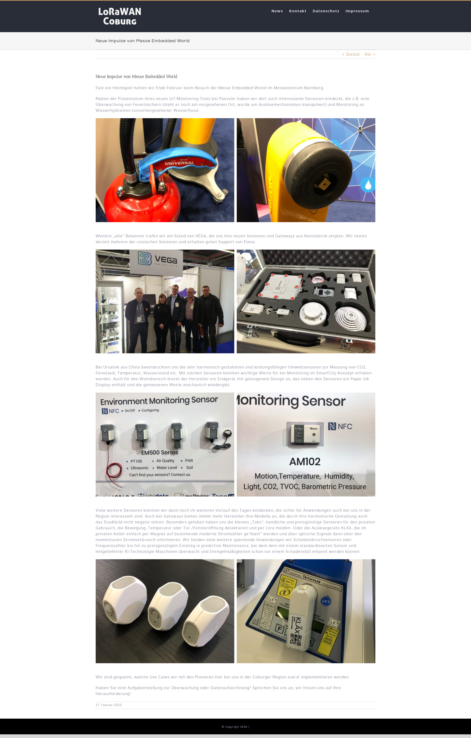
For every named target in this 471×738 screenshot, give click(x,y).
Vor (368, 54)
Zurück (353, 54)
